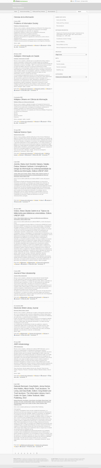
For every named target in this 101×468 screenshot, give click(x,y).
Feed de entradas (60, 64)
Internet (36, 200)
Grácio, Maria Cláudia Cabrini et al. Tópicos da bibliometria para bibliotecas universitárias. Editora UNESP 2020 (32, 213)
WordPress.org (59, 69)
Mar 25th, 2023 (33, 264)
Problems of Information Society (26, 23)
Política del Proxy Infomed (39, 11)
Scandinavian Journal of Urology (63, 38)
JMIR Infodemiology (21, 344)
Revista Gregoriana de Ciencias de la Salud (66, 47)
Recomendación (51, 11)
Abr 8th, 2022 (32, 446)
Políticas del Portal (16, 458)
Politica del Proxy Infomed (62, 23)
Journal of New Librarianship (24, 273)
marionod (44, 45)
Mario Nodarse (18, 8)
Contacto (78, 1)
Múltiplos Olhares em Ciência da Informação (30, 99)
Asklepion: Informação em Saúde (26, 56)
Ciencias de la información (27, 45)
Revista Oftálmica (60, 41)
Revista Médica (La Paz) (62, 44)
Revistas (37, 45)
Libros (41, 200)
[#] (25, 47)
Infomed (44, 466)
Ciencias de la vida (39, 153)
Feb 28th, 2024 (26, 90)
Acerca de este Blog (24, 11)
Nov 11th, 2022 (26, 335)
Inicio (73, 1)
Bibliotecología (31, 262)
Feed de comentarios (61, 67)
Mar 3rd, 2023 (26, 298)
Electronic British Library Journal (26, 308)
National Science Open (22, 132)
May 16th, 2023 (37, 155)
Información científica (40, 88)
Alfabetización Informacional (27, 445)
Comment (22, 47)
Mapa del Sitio (85, 1)
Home (15, 11)
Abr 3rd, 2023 (18, 201)
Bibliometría (23, 262)
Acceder (58, 61)
